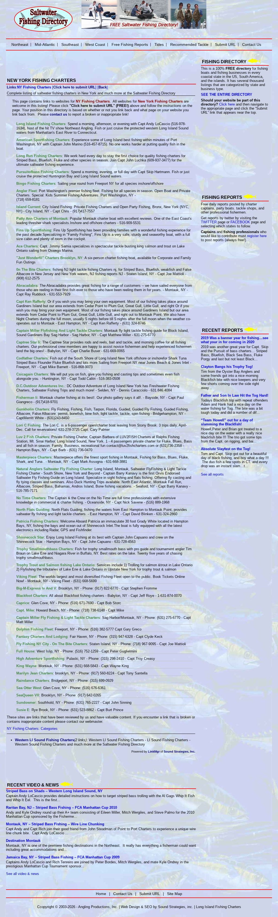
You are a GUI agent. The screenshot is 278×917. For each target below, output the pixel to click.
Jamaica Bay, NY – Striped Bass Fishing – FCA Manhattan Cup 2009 (62, 857)
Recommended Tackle (189, 44)
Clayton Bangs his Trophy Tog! (227, 367)
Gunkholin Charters (32, 409)
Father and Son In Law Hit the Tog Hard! (234, 395)
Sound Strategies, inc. (175, 907)
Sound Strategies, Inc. (179, 751)
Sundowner (26, 703)
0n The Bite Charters (33, 270)
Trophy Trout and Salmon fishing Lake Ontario (55, 565)
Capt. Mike (25, 610)
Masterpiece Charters (34, 457)
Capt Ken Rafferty (30, 302)
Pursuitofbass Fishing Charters (42, 172)
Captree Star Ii (28, 342)
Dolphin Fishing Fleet (34, 629)
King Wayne (26, 666)
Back (103, 87)
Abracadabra (26, 286)
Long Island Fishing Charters (40, 124)
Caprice (22, 603)
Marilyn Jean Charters (34, 673)
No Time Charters (31, 498)
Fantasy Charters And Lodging (42, 637)
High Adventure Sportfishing (40, 659)
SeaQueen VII (27, 695)
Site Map (174, 893)
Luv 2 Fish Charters (32, 437)
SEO (148, 907)
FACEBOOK (240, 222)
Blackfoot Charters (31, 596)
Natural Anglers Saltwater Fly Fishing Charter (54, 469)
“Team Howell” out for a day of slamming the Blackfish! (227, 422)
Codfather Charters (32, 358)
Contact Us (251, 44)
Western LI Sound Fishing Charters (44, 740)
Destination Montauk (23, 841)
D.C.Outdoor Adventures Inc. (40, 386)
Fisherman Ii (26, 398)
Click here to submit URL (74, 87)
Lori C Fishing (28, 425)
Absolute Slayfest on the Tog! (225, 449)
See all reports (212, 474)
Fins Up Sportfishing (33, 230)
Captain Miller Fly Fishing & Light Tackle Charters (58, 618)
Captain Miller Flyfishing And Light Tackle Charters (59, 331)
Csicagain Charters (32, 374)
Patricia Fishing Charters (37, 521)
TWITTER (209, 222)
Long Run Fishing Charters (39, 156)
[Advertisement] (69, 767)
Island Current (28, 207)
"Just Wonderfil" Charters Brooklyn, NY (49, 258)
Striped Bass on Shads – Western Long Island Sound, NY (54, 791)
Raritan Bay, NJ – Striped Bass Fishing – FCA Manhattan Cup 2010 (61, 807)
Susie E (22, 710)
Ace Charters (27, 246)
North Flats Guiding (32, 510)
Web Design (130, 907)
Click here (227, 104)
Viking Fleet (26, 577)
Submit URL (225, 44)
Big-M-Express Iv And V (36, 588)
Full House (25, 651)
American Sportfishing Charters (43, 140)
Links (11, 87)
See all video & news (22, 874)
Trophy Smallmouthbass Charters (44, 549)
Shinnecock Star (30, 537)
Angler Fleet (26, 191)
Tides (159, 44)
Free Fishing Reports (130, 44)
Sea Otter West (28, 688)
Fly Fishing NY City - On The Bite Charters (51, 644)
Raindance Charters (32, 681)
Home (101, 893)
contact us (58, 114)
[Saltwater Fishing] (43, 31)
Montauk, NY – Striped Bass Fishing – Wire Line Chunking (55, 824)
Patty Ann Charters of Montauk (42, 218)
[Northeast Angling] (68, 71)
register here (257, 236)
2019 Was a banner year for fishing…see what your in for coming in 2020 (234, 340)
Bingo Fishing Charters (35, 184)
